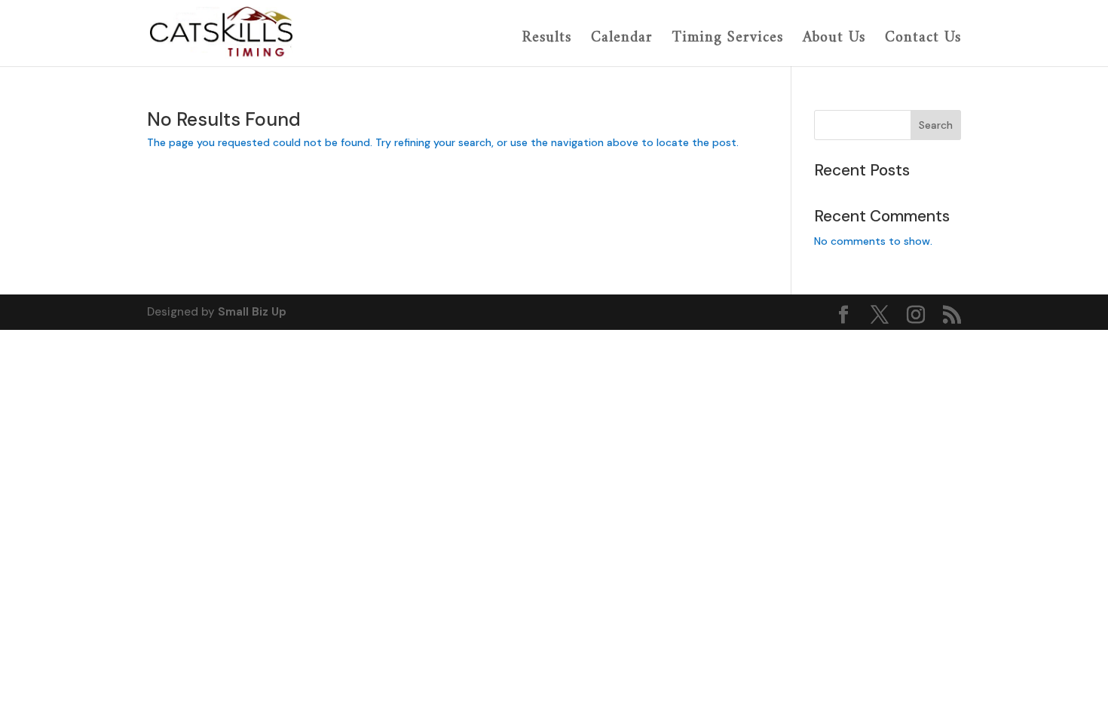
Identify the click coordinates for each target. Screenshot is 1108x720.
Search (936, 125)
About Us (834, 39)
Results (546, 39)
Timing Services (727, 39)
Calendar (622, 39)
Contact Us (923, 39)
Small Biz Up (252, 311)
